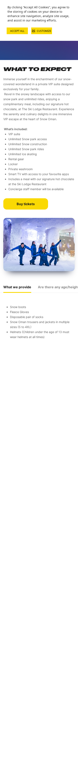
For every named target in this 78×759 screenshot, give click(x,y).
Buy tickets (26, 204)
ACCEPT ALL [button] (17, 31)
